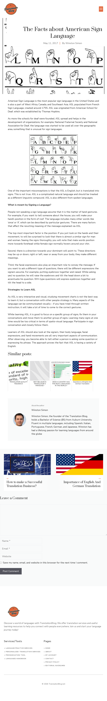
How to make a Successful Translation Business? (24, 484)
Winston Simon (74, 43)
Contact (49, 659)
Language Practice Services (19, 648)
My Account (51, 655)
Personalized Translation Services (23, 652)
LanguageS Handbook (16, 659)
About (48, 652)
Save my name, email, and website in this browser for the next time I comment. (45, 562)
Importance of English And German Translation (82, 484)
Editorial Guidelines (55, 666)
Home (47, 648)
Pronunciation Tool (15, 655)
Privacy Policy (52, 662)
